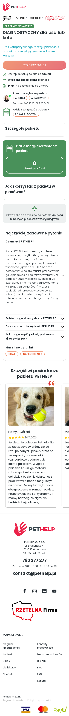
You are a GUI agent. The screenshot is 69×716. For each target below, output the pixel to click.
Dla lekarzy (9, 667)
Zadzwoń (40, 98)
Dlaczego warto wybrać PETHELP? (29, 326)
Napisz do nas (32, 354)
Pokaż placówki (26, 114)
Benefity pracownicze (45, 646)
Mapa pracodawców (49, 654)
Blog (39, 667)
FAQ (39, 674)
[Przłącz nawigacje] (63, 7)
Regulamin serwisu (13, 700)
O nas (6, 661)
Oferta (20, 18)
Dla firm (42, 661)
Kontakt (7, 654)
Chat (21, 98)
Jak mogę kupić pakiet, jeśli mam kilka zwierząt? (29, 336)
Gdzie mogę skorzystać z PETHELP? (30, 318)
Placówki (8, 674)
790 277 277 (34, 560)
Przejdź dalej (34, 65)
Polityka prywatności (39, 700)
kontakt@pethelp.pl (34, 573)
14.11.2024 (31, 437)
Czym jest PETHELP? (19, 241)
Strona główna (7, 17)
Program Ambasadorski (11, 646)
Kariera (41, 681)
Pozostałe (35, 18)
